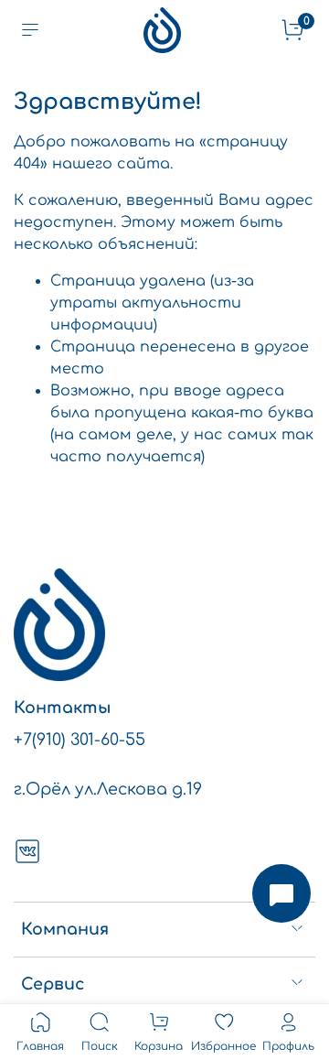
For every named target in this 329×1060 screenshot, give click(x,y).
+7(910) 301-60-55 (79, 739)
